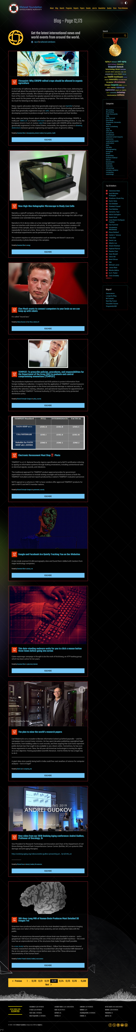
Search (125, 35)
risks (120, 90)
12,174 (61, 981)
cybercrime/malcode (32, 664)
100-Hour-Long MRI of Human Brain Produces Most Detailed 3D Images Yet (48, 920)
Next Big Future (111, 301)
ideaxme (106, 80)
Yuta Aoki (112, 238)
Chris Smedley (114, 276)
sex (32, 569)
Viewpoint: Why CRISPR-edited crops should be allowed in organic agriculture (50, 82)
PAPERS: (57, 1016)
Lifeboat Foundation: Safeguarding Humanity (25, 8)
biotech (120, 67)
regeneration (110, 90)
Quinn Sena (113, 201)
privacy (28, 569)
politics (108, 87)
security (39, 399)
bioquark (112, 66)
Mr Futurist (110, 298)
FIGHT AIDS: (32, 1013)
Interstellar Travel (122, 80)
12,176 (74, 981)
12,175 (68, 981)
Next (47, 984)
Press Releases (123, 8)
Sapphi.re (40, 1025)
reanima (113, 88)
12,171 (40, 981)
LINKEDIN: (82, 1007)
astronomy (109, 139)
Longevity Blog (111, 296)
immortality (113, 79)
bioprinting (109, 156)
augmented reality (112, 141)
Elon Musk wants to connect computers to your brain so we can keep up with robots (49, 310)
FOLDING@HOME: (84, 1013)
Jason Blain (113, 268)
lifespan (108, 85)
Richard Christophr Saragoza (24, 399)
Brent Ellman (113, 259)
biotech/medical (39, 133)
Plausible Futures (112, 304)
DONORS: (82, 1010)
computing (26, 769)
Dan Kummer (113, 225)
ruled (41, 123)
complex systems (112, 170)
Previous (18, 981)
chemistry (109, 166)
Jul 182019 (14, 82)
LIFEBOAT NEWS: (59, 1007)
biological (109, 151)
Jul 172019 (14, 919)
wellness (120, 95)
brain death (107, 72)
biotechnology (110, 69)
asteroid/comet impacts (114, 137)
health (53, 133)
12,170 (34, 981)
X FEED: (31, 1010)
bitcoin (117, 69)
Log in (36, 42)
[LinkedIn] (118, 1025)
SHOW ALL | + (109, 278)
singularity (124, 90)
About (52, 8)
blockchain (123, 69)
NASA (120, 85)
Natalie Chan (113, 251)
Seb (110, 262)
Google (105, 77)
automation (110, 143)
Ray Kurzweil (110, 118)
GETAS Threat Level (15, 1011)
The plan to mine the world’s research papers (40, 732)
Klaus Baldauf (114, 232)
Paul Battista (113, 209)
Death (125, 72)
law (31, 769)
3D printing (110, 110)
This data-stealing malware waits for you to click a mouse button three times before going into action (50, 650)
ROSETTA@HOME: (34, 1016)
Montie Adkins (114, 270)
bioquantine (120, 64)
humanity (125, 77)
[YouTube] (122, 1025)
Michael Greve (20, 864)
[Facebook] (110, 1025)
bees (107, 145)
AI (110, 62)
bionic (108, 153)
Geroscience (110, 293)
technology (121, 92)
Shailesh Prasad (21, 959)
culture (122, 72)
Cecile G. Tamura (115, 235)
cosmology (110, 174)
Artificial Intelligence (112, 64)
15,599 (83, 981)
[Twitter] (114, 1025)
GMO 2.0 (23, 121)
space (108, 92)
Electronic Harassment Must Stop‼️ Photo (39, 455)
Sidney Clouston (21, 322)
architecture (110, 135)
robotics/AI (36, 322)
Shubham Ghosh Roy (116, 198)
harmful (69, 106)
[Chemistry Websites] (115, 47)
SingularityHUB (111, 306)
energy (28, 245)
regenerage (120, 87)
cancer (112, 72)
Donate (88, 8)
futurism (124, 74)
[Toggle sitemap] (122, 3)
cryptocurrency (117, 72)
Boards (62, 8)
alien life (109, 131)
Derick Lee (19, 769)
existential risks (109, 74)
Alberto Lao (113, 243)
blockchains (110, 162)
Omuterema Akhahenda (113, 229)
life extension (38, 864)
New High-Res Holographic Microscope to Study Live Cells (46, 206)
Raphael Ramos (114, 249)
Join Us (94, 8)
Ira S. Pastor (113, 273)
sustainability (113, 93)
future (120, 74)
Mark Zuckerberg (112, 126)
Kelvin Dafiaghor (115, 215)
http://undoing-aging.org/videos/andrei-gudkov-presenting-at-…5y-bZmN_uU (42, 854)
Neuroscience (124, 85)
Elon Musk (30, 322)
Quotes (109, 8)
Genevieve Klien (21, 133)
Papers (82, 8)
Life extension (119, 82)
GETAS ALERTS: (109, 1007)
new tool (40, 121)
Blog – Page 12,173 (68, 21)
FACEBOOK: (32, 1007)
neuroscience (39, 959)
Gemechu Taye (114, 212)
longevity (115, 85)
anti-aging (122, 61)
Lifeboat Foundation (21, 1025)
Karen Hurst (113, 217)
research (117, 90)
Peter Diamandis (112, 114)
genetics (49, 133)
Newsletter (101, 8)
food (45, 133)
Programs (69, 8)
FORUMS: (82, 1016)
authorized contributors (47, 42)
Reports (75, 8)
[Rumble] (126, 1025)
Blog (56, 8)
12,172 (47, 981)
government (36, 489)
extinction (115, 74)
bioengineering (30, 133)
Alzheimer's (114, 62)
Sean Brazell (113, 254)
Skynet (108, 124)
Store (114, 8)
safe (47, 111)
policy (34, 399)
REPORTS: (57, 1013)
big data (109, 147)
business (109, 164)
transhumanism (112, 95)
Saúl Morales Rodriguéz (113, 195)
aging (107, 61)
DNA (107, 116)
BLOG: (56, 1010)
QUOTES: (107, 1016)
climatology (110, 168)
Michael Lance (114, 265)
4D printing (110, 112)
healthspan (118, 77)
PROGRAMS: (108, 1013)
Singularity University (113, 122)
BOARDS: (107, 1010)
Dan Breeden (113, 204)
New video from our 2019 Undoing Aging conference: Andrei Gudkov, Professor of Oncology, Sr (51, 837)
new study (19, 946)
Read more (48, 140)
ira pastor (109, 82)
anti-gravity (110, 133)
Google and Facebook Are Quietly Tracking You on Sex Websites (49, 554)
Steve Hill (112, 257)
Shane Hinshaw (114, 246)
